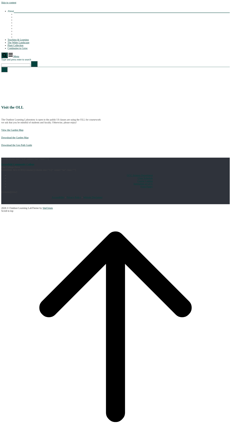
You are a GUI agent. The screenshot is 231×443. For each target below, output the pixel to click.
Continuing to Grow (18, 48)
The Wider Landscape (18, 42)
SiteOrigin (48, 208)
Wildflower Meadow (24, 31)
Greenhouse (20, 22)
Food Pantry (146, 186)
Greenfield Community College (17, 164)
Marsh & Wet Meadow (25, 34)
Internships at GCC (143, 183)
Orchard (18, 25)
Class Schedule (145, 178)
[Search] (34, 64)
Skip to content (8, 2)
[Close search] (4, 69)
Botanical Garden (22, 17)
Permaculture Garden (24, 28)
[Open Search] (4, 55)
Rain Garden (20, 37)
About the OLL (21, 14)
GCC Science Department (140, 175)
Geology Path (21, 20)
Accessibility (58, 197)
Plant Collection (15, 45)
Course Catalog (145, 181)
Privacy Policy (74, 197)
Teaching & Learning (18, 39)
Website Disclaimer (92, 197)
